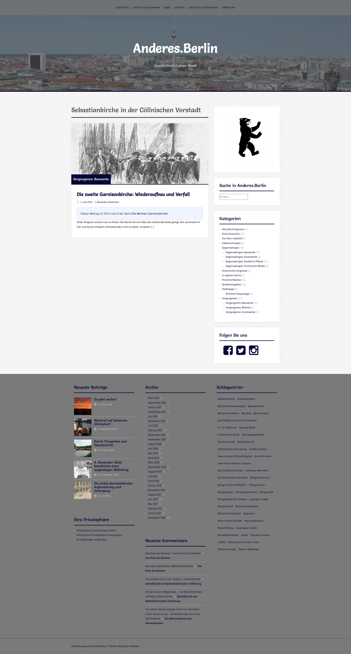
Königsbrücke (257, 484)
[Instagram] (253, 353)
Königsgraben (225, 492)
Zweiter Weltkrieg (248, 549)
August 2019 (155, 471)
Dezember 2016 (157, 517)
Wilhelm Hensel (227, 549)
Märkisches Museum (229, 513)
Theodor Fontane (260, 535)
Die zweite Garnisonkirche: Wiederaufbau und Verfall (133, 194)
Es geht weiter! (105, 399)
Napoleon (249, 513)
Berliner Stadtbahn (228, 413)
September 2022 (157, 411)
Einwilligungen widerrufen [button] (92, 539)
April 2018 (153, 480)
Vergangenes (229, 298)
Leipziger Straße (258, 499)
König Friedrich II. (260, 477)
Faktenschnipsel (231, 243)
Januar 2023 (154, 407)
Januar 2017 (154, 513)
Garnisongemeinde (253, 434)
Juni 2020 (153, 448)
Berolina (246, 413)
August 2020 (155, 444)
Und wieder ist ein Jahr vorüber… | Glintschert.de (172, 579)
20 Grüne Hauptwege (238, 293)
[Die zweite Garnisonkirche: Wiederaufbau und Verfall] (139, 153)
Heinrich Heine (263, 456)
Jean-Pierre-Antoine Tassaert (234, 463)
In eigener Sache (231, 275)
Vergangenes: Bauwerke (91, 179)
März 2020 (153, 462)
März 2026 (153, 397)
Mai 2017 (153, 503)
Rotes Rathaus (226, 527)
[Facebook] (228, 353)
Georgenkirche (245, 441)
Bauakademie (256, 406)
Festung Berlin (247, 427)
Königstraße (266, 492)
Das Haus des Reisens (157, 557)
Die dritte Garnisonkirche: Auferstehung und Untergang (113, 487)
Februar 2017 (155, 508)
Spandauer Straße (247, 527)
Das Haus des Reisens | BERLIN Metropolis (169, 566)
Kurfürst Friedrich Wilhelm (233, 477)
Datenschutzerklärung (203, 7)
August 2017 (155, 494)
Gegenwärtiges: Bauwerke (240, 252)
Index (167, 7)
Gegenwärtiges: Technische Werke (245, 265)
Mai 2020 (153, 453)
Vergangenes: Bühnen (238, 307)
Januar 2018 (154, 485)
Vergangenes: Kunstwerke (240, 312)
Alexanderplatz (246, 398)
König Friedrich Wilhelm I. (232, 484)
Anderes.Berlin (175, 48)
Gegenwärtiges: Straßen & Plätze (244, 261)
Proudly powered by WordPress (89, 646)
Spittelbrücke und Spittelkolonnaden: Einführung (173, 583)
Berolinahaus (261, 413)
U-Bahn (222, 542)
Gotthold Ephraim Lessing (232, 449)
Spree (244, 535)
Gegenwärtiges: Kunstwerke (241, 256)
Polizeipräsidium (254, 520)
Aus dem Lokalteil (232, 238)
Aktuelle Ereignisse (233, 229)
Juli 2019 (153, 476)
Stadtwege (228, 289)
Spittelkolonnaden (228, 535)
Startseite (122, 7)
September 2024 (157, 402)
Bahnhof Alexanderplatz (232, 406)
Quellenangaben (231, 284)
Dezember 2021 (157, 420)
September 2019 (157, 467)
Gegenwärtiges (230, 247)
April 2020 (153, 457)
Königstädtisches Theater (232, 499)
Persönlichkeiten (231, 279)
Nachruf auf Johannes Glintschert (110, 422)
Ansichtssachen (231, 233)
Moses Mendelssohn (246, 506)
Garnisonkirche (226, 441)
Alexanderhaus (226, 398)
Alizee (121, 646)
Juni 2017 (153, 499)
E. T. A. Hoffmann (227, 427)
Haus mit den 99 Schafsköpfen (235, 456)
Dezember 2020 (157, 434)
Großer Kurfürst (258, 449)
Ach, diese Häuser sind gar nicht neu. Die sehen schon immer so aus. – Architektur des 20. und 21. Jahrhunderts (173, 614)
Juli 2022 (153, 416)
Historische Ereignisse (234, 270)
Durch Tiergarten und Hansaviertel (110, 443)
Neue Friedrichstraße (230, 520)
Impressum (228, 7)
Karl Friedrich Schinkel (230, 470)
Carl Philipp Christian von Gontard (237, 420)
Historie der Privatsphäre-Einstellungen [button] (99, 535)
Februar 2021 (155, 430)
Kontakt (180, 7)
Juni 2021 (153, 425)
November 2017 (157, 490)
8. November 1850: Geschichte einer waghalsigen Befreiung (111, 466)
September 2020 (157, 439)
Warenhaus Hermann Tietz (243, 542)
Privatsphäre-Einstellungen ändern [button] (97, 530)
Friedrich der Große (229, 434)
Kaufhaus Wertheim (257, 470)
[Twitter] (241, 353)
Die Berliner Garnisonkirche (150, 213)
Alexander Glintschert (108, 202)
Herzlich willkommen (146, 7)
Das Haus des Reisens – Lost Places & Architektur (173, 553)
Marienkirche (225, 506)
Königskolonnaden (246, 492)
